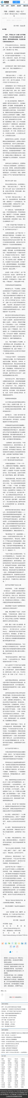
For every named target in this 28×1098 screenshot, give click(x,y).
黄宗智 (9, 1063)
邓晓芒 (16, 1071)
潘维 (9, 1085)
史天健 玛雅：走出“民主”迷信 (9, 1017)
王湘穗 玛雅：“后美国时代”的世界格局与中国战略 (14, 1009)
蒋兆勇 (9, 1079)
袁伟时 (9, 1075)
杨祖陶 (23, 1065)
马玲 (16, 1073)
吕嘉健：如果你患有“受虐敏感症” (10, 1048)
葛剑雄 (9, 1081)
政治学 (19, 6)
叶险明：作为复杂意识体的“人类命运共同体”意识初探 (14, 1041)
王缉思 (23, 1071)
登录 (13, 997)
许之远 (3, 1083)
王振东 (23, 1073)
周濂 (3, 1071)
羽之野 (3, 1087)
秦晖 (3, 1059)
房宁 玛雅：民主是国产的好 (8, 1020)
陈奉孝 (3, 1073)
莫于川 (23, 1085)
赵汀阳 (16, 1067)
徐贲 (3, 1065)
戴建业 (23, 1067)
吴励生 (23, 1083)
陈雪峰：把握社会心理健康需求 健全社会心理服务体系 (15, 1033)
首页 (2, 6)
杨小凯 (16, 1083)
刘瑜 (3, 1081)
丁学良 (3, 1061)
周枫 (3, 1079)
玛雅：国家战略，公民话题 (8, 1024)
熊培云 (23, 1075)
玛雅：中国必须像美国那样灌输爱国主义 (11, 1013)
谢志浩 (9, 1087)
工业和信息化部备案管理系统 (14, 1096)
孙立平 (16, 1087)
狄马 (3, 1075)
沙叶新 (23, 1079)
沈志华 (3, 1067)
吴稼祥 (23, 1081)
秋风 (3, 1077)
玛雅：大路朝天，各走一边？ (9, 1022)
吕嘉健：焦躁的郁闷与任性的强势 (10, 1050)
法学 (7, 6)
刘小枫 (9, 1077)
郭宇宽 (9, 1065)
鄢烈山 (16, 1061)
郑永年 (16, 1059)
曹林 (9, 1061)
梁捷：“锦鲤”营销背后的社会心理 (10, 1046)
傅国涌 (23, 1061)
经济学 (13, 6)
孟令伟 (16, 1077)
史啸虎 (16, 1075)
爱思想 (5, 2)
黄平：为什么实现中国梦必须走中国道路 (11, 1007)
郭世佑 (9, 1073)
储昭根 (16, 1081)
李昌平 (3, 1069)
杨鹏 (9, 1071)
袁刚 (9, 1083)
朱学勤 (3, 1085)
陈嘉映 (3, 1063)
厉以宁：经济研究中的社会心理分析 (10, 1043)
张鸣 (9, 1069)
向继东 (9, 1067)
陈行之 (9, 1059)
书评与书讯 (17, 930)
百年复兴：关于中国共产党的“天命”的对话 (12, 1011)
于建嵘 (16, 1063)
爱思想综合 (10, 930)
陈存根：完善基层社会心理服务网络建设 (11, 1037)
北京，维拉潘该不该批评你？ (9, 1026)
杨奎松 (16, 1069)
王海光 (23, 1069)
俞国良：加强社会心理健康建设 (9, 1039)
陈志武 (23, 1063)
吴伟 (16, 1079)
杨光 (22, 1087)
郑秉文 (16, 1085)
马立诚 (16, 1065)
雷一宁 (23, 1077)
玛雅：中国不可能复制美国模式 (9, 1015)
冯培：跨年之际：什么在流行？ (9, 1035)
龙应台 (23, 1059)
